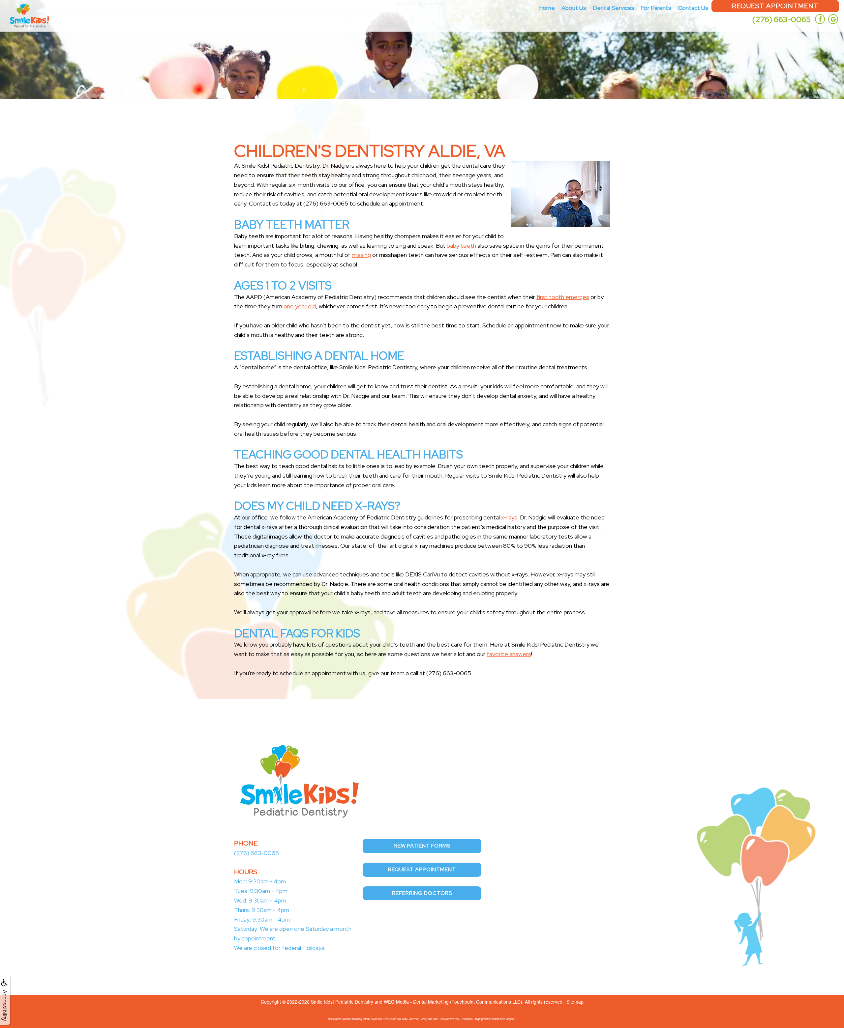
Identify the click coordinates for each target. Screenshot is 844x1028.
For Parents (656, 8)
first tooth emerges (562, 297)
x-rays (509, 517)
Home (546, 8)
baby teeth (461, 245)
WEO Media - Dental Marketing (416, 1001)
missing (361, 255)
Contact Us (693, 8)
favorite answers (509, 654)
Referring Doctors (422, 893)
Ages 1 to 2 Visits (283, 285)
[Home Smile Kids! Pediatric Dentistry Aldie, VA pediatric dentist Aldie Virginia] (30, 16)
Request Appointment (775, 6)
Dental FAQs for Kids (297, 633)
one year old (300, 306)
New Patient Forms (422, 845)
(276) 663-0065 (781, 19)
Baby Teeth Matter (291, 224)
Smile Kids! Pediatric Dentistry (342, 1001)
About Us (573, 8)
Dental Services (613, 8)
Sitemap (575, 1001)
